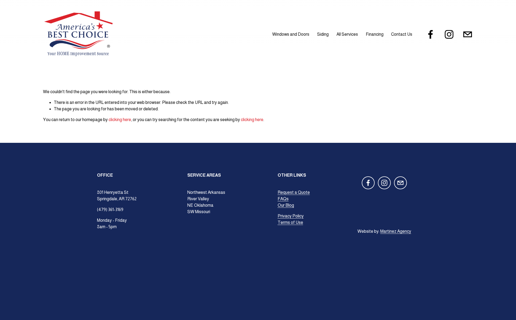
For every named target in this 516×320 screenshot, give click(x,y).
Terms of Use (290, 222)
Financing (375, 34)
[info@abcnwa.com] (467, 34)
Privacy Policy (291, 216)
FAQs (283, 199)
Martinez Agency (395, 231)
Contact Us (401, 34)
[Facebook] (430, 34)
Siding (323, 34)
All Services (347, 34)
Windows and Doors (290, 34)
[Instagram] (449, 34)
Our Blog (286, 205)
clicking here (120, 119)
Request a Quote (294, 192)
